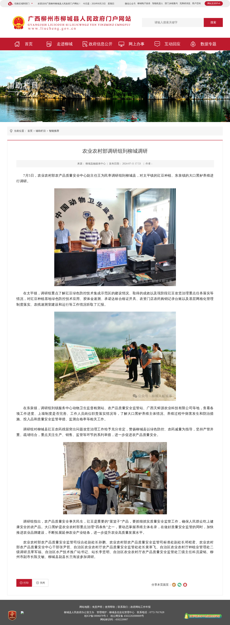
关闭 (42, 583)
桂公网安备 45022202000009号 (127, 616)
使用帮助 (110, 607)
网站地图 (84, 607)
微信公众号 (130, 3)
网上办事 (136, 44)
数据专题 (208, 44)
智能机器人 (157, 3)
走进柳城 (65, 44)
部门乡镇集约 (171, 3)
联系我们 (123, 607)
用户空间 (196, 3)
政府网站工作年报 (140, 607)
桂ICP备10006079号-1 (96, 616)
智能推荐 (54, 131)
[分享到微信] (179, 585)
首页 (29, 44)
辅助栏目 (23, 85)
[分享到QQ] (185, 585)
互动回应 (172, 44)
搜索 (213, 22)
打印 (26, 583)
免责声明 (97, 607)
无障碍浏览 (185, 3)
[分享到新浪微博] (174, 585)
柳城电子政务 (143, 3)
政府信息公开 (100, 44)
